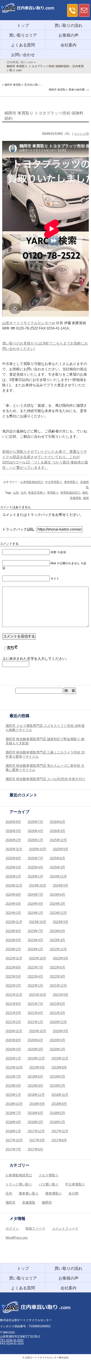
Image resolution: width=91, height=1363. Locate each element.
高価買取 (75, 498)
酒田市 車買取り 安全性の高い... (23, 84)
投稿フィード (35, 1228)
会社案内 (68, 45)
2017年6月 (35, 1149)
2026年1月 (35, 840)
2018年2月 (57, 1122)
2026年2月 (13, 840)
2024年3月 (57, 903)
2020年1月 (13, 1058)
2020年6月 (35, 1040)
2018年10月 (14, 1104)
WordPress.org (16, 1237)
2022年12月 (58, 949)
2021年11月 (14, 994)
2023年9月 (60, 922)
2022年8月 (13, 967)
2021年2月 (13, 1022)
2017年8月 (59, 1140)
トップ (23, 25)
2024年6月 (57, 894)
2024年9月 (60, 885)
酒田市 (10, 1202)
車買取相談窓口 (70, 492)
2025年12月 (58, 840)
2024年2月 (13, 913)
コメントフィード (65, 1228)
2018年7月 (13, 1113)
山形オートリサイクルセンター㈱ (28, 323)
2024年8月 (13, 894)
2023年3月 (57, 940)
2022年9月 (60, 958)
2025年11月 (14, 849)
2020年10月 (37, 1031)
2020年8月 (13, 1040)
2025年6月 (57, 858)
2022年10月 (37, 958)
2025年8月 (13, 858)
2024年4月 (35, 903)
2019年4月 (13, 1085)
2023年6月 (57, 931)
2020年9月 (60, 1031)
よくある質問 (23, 45)
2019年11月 (59, 1058)
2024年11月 (14, 885)
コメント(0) (81, 133)
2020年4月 (13, 1049)
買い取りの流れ (68, 25)
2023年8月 (13, 931)
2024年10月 (37, 885)
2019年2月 (57, 1085)
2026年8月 (13, 822)
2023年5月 (13, 940)
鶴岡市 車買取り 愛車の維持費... (68, 89)
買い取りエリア (23, 35)
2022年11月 (14, 958)
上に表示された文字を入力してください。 (35, 659)
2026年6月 (57, 822)
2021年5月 (13, 1013)
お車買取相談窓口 (31, 482)
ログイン (12, 1228)
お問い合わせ (23, 55)
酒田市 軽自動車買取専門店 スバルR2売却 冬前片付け (45, 779)
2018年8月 (59, 1104)
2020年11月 (14, 1031)
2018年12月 (36, 1095)
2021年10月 (37, 994)
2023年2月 (13, 949)
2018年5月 (57, 1113)
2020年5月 (57, 1040)
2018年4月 (13, 1122)
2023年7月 (35, 931)
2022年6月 (57, 967)
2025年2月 (13, 876)
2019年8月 (59, 1067)
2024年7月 (35, 894)
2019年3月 (35, 1085)
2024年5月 (13, 903)
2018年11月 (59, 1095)
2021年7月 (35, 1004)
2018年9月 (37, 1104)
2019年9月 (37, 1067)
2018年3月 (35, 1122)
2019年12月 (36, 1058)
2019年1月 (13, 1095)
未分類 (73, 1193)
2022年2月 (13, 985)
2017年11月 (59, 1131)
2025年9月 (60, 849)
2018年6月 (35, 1113)
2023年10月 (37, 922)
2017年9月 (37, 1140)
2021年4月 (35, 1013)
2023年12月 (58, 913)
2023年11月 (14, 922)
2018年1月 (13, 1131)
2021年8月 (13, 1004)
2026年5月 (13, 831)
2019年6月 (35, 1076)
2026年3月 (57, 831)
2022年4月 (35, 976)
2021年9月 (60, 994)
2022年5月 (13, 976)
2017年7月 (13, 1149)
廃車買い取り (29, 1193)
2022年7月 (35, 967)
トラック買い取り (19, 1184)
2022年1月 (35, 985)
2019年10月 (14, 1067)
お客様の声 (68, 35)
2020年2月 (57, 1049)
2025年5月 (13, 867)
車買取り (53, 492)
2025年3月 (57, 867)
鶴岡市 (47, 1202)
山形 (16, 492)
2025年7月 (35, 858)
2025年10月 (37, 849)
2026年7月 (35, 822)
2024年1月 (35, 913)
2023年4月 (35, 940)
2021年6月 (57, 1004)
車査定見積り (36, 492)
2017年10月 (14, 1140)
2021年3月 (57, 1013)
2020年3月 (35, 1049)
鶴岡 (86, 498)
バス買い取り (49, 1184)
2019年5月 (57, 1076)
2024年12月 (58, 876)
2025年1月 (35, 876)
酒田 (85, 492)
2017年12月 (36, 1131)
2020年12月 (58, 1022)
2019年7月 (13, 1076)
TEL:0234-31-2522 (11, 1340)
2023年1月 (35, 949)
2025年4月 (35, 867)
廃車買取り (71, 482)
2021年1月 (35, 1022)
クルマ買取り (49, 1175)
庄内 (23, 492)
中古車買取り (53, 482)
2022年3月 (57, 976)
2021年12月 (58, 985)
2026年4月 (35, 831)
